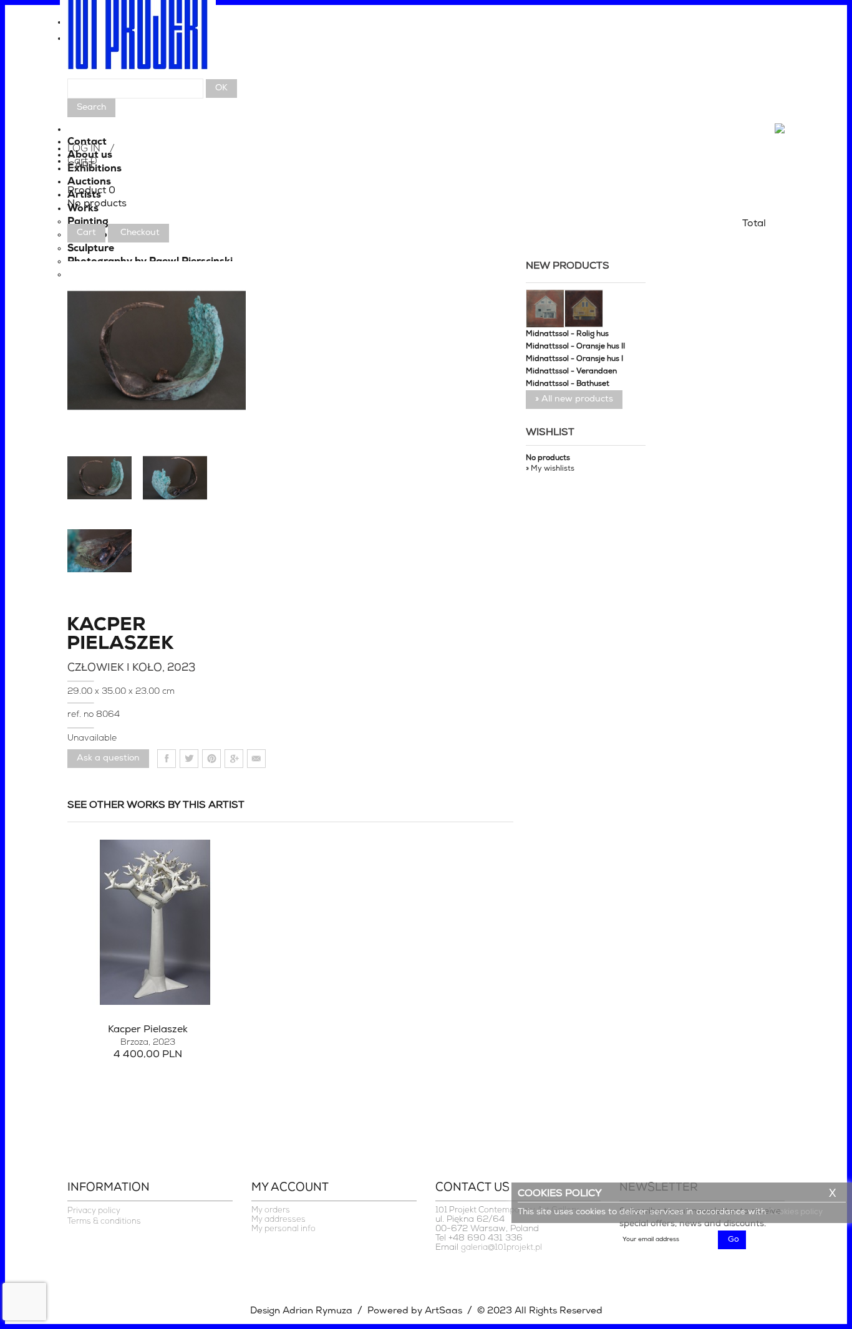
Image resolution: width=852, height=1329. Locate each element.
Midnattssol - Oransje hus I (574, 359)
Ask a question (108, 758)
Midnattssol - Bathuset (567, 384)
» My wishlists (550, 469)
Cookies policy (795, 1212)
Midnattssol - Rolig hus (567, 334)
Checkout (140, 232)
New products (567, 266)
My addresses (278, 1220)
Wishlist (550, 433)
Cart (86, 232)
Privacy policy (93, 1211)
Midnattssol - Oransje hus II (575, 346)
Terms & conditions (104, 1221)
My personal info (283, 1229)
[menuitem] (426, 25)
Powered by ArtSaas (414, 1311)
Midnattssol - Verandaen (571, 371)
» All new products (574, 399)
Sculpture (90, 249)
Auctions (89, 182)
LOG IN (83, 149)
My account (290, 1188)
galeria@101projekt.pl (501, 1248)
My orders (270, 1210)
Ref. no (81, 714)
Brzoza (147, 1042)
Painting (88, 222)
